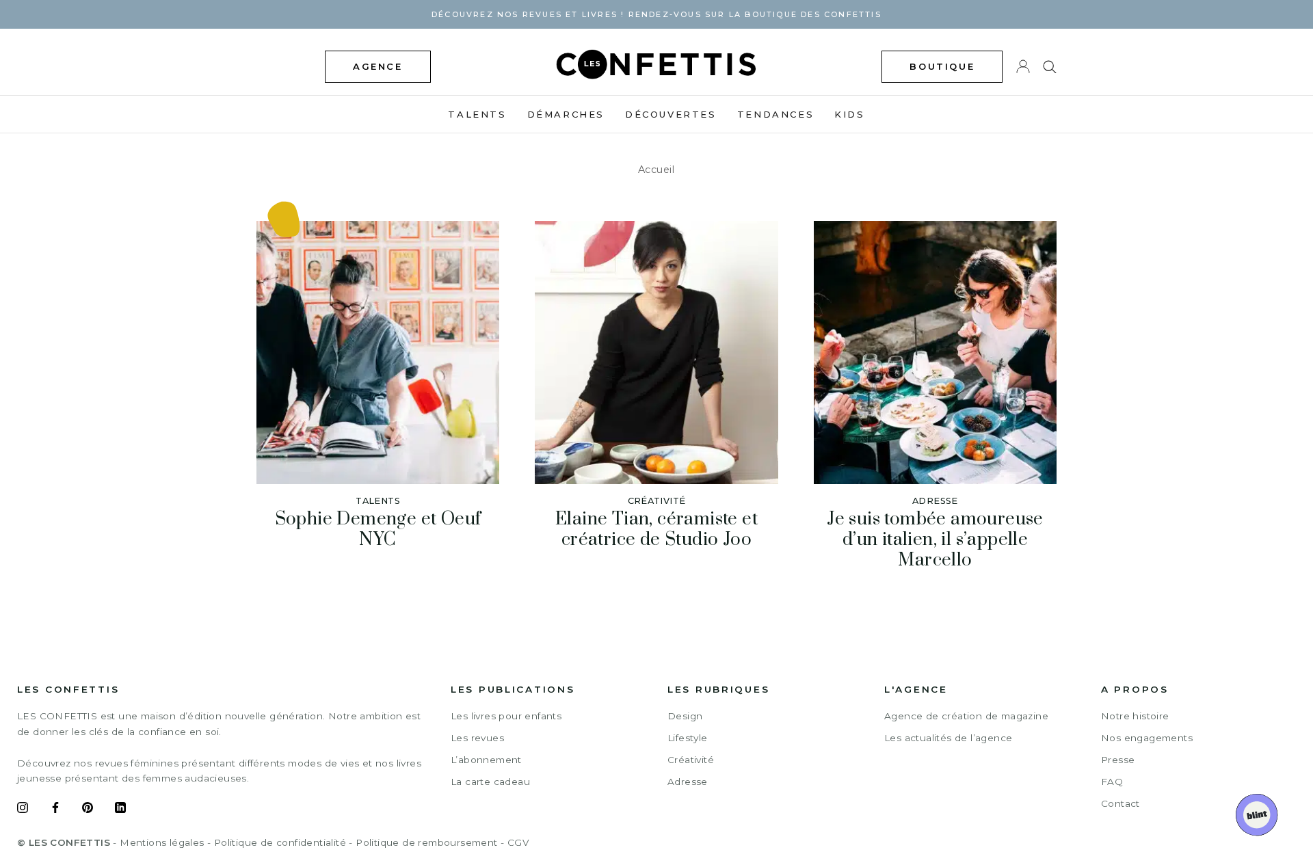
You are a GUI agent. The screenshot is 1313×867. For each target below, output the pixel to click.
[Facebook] (55, 809)
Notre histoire (1135, 715)
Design (684, 715)
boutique (942, 66)
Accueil (656, 169)
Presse (1118, 759)
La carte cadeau (490, 781)
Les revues (477, 737)
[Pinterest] (87, 809)
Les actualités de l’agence (948, 737)
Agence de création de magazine (966, 715)
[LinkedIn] (120, 809)
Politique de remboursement (426, 842)
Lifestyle (687, 737)
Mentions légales (162, 842)
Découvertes (671, 114)
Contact (1120, 803)
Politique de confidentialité (280, 842)
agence (378, 66)
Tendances (775, 114)
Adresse (687, 781)
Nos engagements (1147, 737)
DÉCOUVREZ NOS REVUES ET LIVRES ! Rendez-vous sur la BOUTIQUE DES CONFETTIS (656, 14)
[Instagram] (22, 809)
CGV (518, 842)
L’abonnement (486, 759)
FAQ (1112, 781)
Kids (849, 114)
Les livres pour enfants (506, 715)
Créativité (690, 759)
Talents (477, 114)
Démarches (566, 114)
